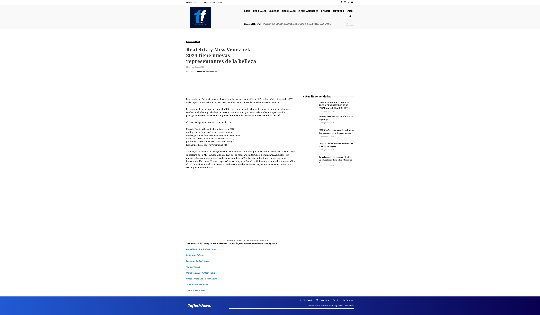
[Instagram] (345, 2)
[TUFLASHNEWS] (200, 17)
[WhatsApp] (208, 77)
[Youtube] (352, 2)
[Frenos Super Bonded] (328, 204)
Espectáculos (193, 42)
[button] (350, 16)
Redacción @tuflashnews (207, 71)
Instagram (324, 300)
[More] (215, 77)
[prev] (347, 24)
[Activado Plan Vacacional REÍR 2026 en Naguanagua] (309, 120)
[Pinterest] (202, 77)
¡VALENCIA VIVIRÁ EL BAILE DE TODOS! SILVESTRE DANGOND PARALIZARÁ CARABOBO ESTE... (335, 105)
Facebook (307, 300)
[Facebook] (341, 2)
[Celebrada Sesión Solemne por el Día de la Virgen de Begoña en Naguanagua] (309, 147)
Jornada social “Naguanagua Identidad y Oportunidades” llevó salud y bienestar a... (336, 160)
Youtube (350, 300)
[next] (352, 24)
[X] (348, 2)
